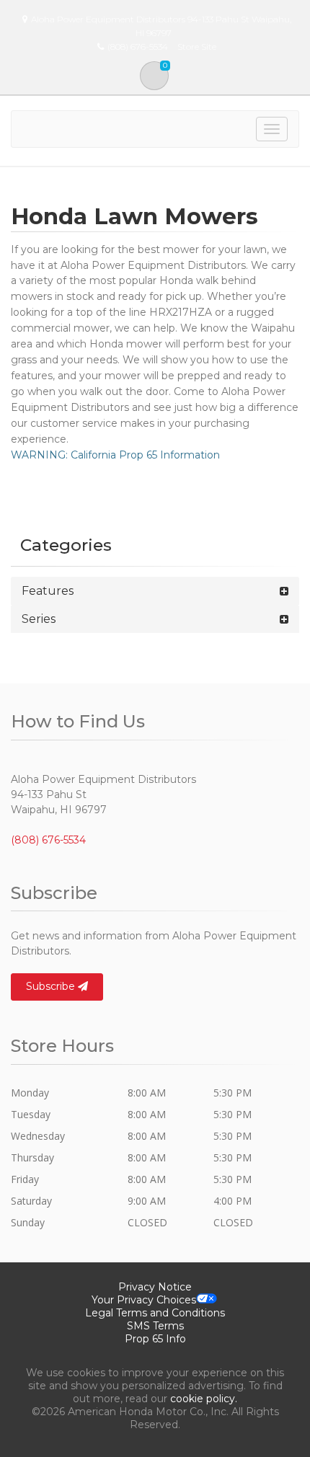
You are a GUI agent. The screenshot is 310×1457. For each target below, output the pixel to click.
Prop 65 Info (155, 1338)
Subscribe (52, 986)
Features (48, 591)
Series (39, 619)
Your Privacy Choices (144, 1299)
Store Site (196, 46)
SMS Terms (155, 1325)
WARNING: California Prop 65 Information (115, 454)
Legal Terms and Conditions (155, 1312)
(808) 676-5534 (48, 839)
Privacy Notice (155, 1286)
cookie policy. (203, 1398)
